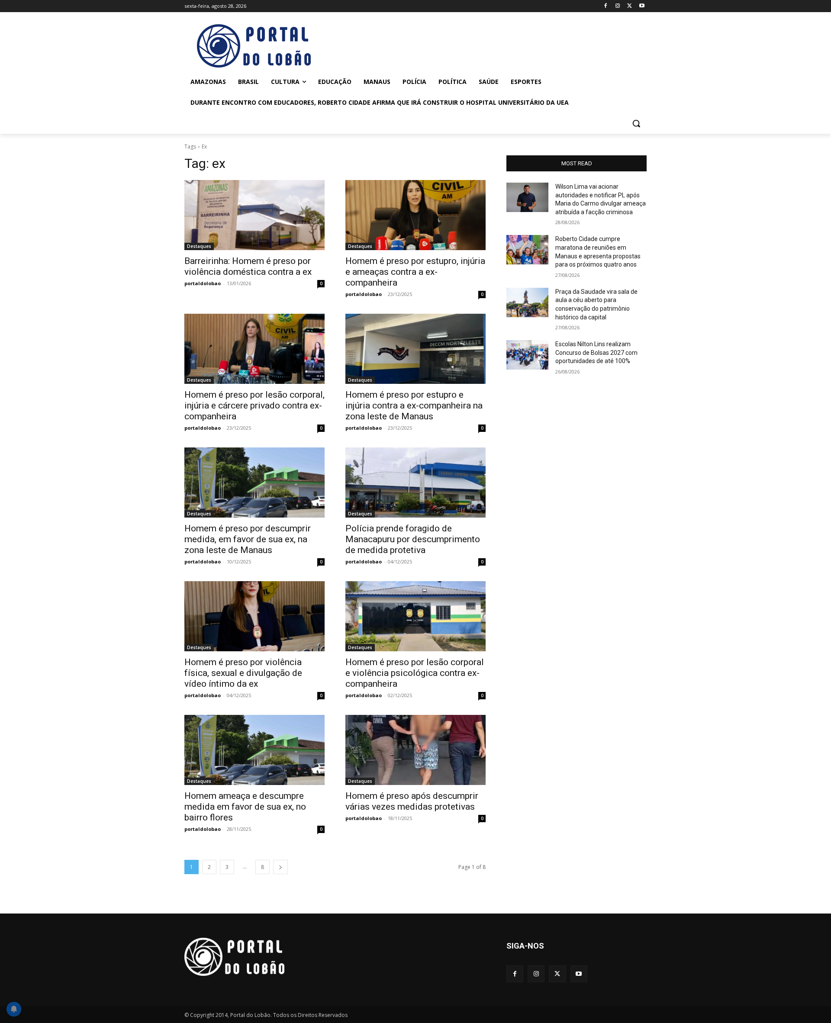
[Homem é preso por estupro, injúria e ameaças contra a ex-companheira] (415, 215)
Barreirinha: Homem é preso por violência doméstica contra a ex (248, 266)
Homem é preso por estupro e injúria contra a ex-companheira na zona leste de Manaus (414, 405)
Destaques (199, 246)
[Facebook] (606, 6)
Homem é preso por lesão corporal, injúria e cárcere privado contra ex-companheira (254, 405)
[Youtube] (642, 6)
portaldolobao (202, 283)
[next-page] (280, 867)
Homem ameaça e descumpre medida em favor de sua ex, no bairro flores (245, 807)
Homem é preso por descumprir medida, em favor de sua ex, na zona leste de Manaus (247, 539)
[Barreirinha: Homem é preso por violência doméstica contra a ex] (254, 215)
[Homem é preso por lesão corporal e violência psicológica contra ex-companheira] (415, 616)
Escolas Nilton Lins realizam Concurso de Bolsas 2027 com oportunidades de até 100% (596, 352)
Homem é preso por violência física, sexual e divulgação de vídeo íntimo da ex (243, 673)
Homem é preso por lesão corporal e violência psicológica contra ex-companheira (414, 673)
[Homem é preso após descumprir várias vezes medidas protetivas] (415, 750)
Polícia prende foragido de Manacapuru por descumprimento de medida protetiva (412, 539)
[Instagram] (618, 6)
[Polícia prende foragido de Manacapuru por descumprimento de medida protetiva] (415, 482)
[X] (630, 6)
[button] (636, 123)
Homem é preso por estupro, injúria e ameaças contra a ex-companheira (415, 272)
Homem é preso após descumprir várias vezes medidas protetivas (411, 801)
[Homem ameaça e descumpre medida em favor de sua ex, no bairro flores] (254, 750)
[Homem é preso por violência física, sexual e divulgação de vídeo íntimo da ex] (254, 616)
